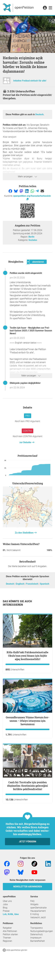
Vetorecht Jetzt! (38, 917)
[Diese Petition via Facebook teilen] (11, 191)
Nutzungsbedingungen (41, 931)
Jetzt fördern (27, 841)
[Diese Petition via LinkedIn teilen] (27, 191)
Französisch (32, 583)
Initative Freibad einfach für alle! (29, 80)
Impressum (35, 937)
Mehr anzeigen (25, 176)
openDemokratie (38, 907)
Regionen (7, 941)
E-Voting (34, 914)
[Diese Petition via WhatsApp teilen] (33, 191)
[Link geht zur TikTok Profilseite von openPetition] (34, 863)
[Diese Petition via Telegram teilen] (37, 191)
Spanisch (44, 583)
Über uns (7, 901)
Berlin (31, 236)
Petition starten (10, 934)
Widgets (34, 904)
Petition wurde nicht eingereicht (26, 273)
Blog (5, 907)
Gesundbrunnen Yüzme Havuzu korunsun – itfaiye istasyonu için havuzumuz (27, 721)
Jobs (5, 904)
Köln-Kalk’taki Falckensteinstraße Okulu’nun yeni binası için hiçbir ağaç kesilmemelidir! (27, 656)
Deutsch (39, 114)
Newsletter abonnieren (27, 886)
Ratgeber (7, 928)
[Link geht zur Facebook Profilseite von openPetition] (7, 863)
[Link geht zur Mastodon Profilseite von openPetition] (7, 872)
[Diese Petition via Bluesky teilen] (16, 191)
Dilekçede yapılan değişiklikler (25, 383)
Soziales (32, 240)
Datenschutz (36, 934)
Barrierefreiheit (37, 941)
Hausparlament (38, 911)
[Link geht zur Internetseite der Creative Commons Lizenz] (4, 950)
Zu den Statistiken (24, 532)
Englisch (20, 583)
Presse (6, 911)
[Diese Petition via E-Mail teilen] (42, 191)
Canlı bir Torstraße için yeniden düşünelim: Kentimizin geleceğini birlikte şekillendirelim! (27, 786)
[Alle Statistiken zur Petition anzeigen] (27, 526)
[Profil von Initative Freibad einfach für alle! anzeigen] (6, 81)
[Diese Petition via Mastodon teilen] (22, 191)
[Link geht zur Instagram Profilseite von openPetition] (20, 863)
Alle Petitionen (10, 931)
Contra (27, 431)
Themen (7, 937)
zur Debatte (25, 442)
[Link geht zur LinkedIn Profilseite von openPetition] (48, 863)
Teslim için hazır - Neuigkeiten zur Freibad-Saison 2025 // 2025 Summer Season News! (31, 330)
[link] (50, 8)
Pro (27, 415)
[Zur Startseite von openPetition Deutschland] (18, 7)
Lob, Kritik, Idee (11, 914)
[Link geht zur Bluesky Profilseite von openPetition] (20, 872)
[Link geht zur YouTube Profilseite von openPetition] (34, 872)
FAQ (32, 901)
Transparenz (36, 928)
